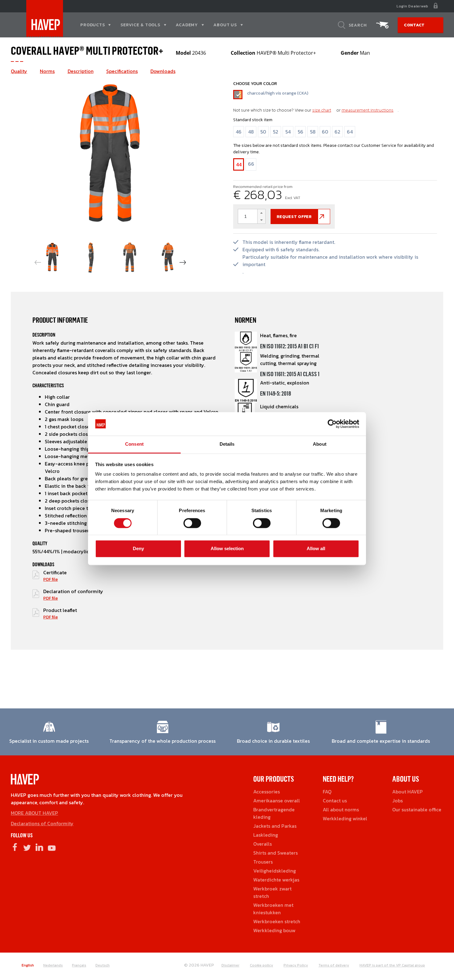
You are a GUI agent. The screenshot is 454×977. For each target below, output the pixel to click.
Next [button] (182, 262)
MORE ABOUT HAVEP (34, 813)
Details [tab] (227, 444)
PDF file (50, 579)
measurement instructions (367, 110)
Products (92, 25)
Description (81, 71)
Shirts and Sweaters (275, 852)
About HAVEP (407, 791)
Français (79, 965)
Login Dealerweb (412, 6)
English (28, 965)
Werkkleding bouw (274, 930)
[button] (261, 212)
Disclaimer (230, 965)
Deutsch (102, 965)
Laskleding (265, 835)
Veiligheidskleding (274, 870)
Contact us (335, 800)
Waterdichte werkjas (276, 879)
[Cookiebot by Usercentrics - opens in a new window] (332, 423)
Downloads (162, 71)
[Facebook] (15, 847)
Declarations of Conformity (42, 823)
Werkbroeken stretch (276, 921)
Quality (19, 71)
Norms (47, 71)
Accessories (266, 791)
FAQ (327, 791)
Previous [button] (38, 262)
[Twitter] (27, 847)
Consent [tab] (134, 444)
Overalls (262, 843)
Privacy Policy (296, 965)
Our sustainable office (416, 809)
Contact (414, 25)
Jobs (397, 800)
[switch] (192, 525)
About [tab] (319, 444)
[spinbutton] (251, 216)
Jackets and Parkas (274, 826)
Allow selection (227, 548)
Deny (138, 548)
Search (358, 25)
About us (225, 25)
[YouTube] (52, 847)
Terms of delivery (333, 965)
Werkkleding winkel (345, 818)
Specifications (122, 71)
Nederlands (53, 965)
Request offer (294, 216)
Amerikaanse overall (276, 800)
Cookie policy (261, 965)
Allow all (316, 548)
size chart (321, 110)
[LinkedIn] (39, 847)
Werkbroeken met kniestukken (273, 908)
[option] (110, 155)
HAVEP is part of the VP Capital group (392, 965)
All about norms (341, 809)
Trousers (263, 861)
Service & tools (140, 25)
